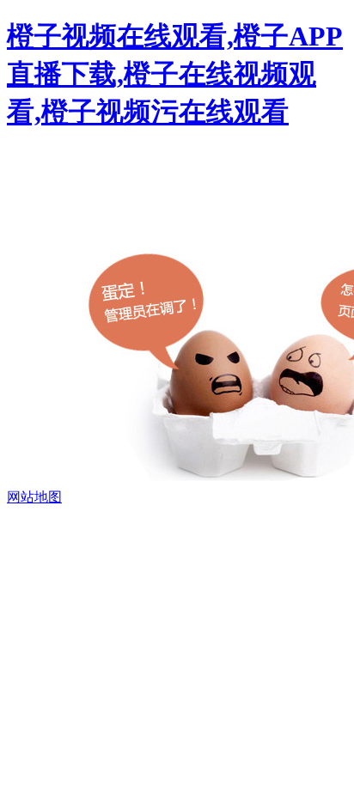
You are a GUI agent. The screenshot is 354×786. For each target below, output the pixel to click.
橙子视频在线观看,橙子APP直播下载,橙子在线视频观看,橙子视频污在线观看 (175, 74)
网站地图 (34, 497)
